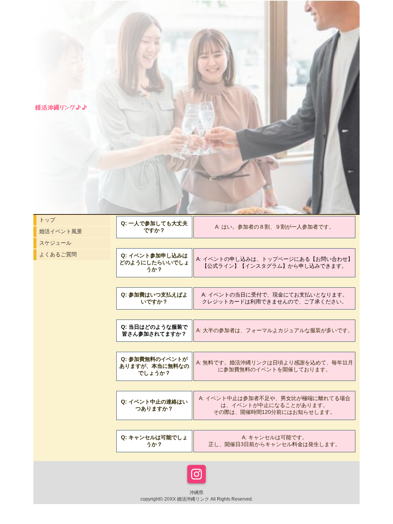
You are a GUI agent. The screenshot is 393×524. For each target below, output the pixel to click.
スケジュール (55, 243)
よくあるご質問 (58, 254)
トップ (47, 220)
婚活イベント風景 (60, 231)
